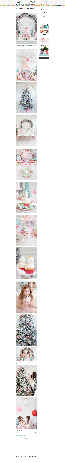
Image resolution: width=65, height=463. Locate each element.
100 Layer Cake (32, 2)
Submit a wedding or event (46, 1)
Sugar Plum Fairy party (27, 45)
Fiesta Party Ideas (44, 17)
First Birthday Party (44, 16)
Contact (25, 456)
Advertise (19, 456)
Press (27, 456)
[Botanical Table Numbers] (42, 27)
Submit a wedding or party (34, 456)
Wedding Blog (18, 4)
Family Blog (22, 4)
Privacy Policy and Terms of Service (44, 59)
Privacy (30, 456)
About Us (22, 456)
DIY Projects (40, 4)
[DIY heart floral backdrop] (46, 31)
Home (16, 456)
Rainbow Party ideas (44, 13)
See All (44, 34)
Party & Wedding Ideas (28, 4)
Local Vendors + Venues (34, 4)
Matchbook (44, 4)
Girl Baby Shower (44, 20)
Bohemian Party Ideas (44, 12)
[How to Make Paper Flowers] (46, 27)
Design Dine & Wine (32, 432)
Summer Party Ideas (44, 11)
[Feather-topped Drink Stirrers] (42, 31)
